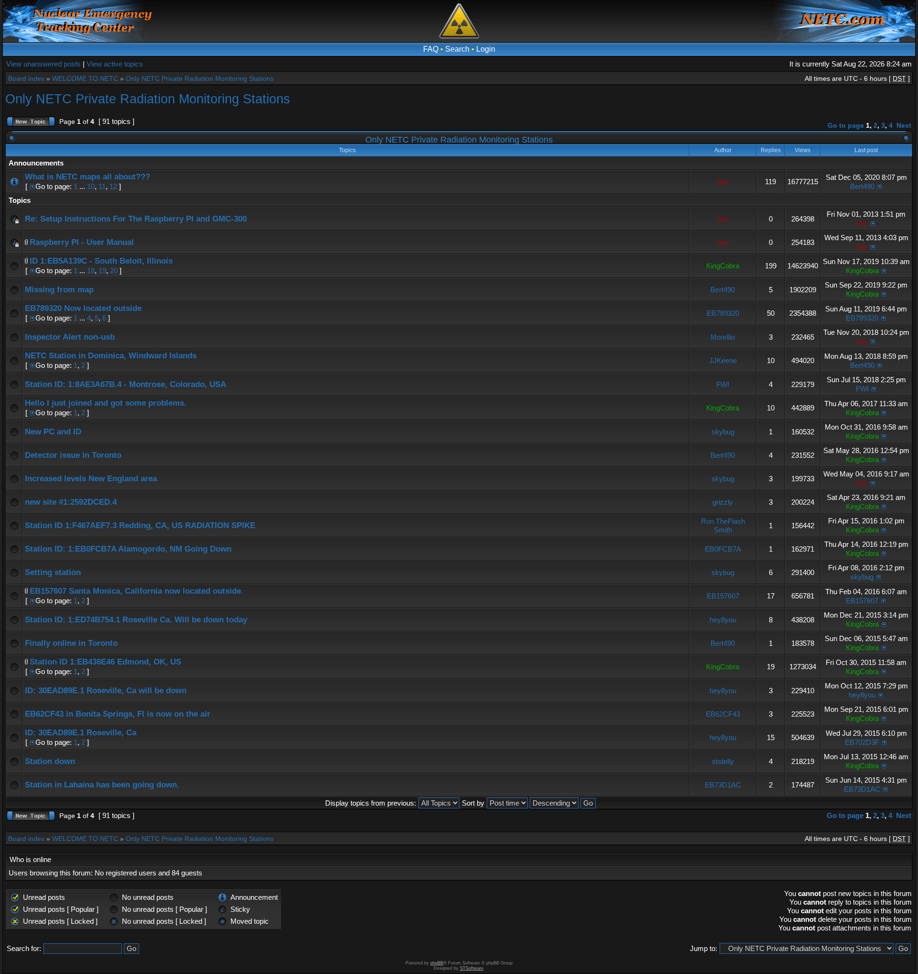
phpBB (436, 963)
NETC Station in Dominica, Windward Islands (111, 355)
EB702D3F (862, 742)
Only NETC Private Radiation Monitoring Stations (199, 78)
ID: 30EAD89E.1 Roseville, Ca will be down (105, 690)
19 (102, 270)
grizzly (722, 502)
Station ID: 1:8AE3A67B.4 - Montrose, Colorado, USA (125, 384)
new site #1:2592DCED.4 (71, 502)
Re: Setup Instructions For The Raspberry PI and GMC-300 (136, 218)
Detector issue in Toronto (73, 455)
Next (903, 125)
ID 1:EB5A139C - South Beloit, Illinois (101, 261)
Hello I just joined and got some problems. (105, 403)
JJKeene (723, 360)
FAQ (430, 49)
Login (485, 49)
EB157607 (723, 596)
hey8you (723, 620)
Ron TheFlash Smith (723, 525)
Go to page (846, 125)
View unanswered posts (43, 64)
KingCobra (722, 266)
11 (102, 186)
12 (113, 186)
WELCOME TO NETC (85, 78)
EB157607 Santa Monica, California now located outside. (136, 591)
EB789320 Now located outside (83, 308)
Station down (50, 761)
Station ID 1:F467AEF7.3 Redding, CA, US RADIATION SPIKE (140, 525)
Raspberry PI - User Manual (82, 242)
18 (91, 270)
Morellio (722, 337)
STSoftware (471, 968)
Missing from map (59, 289)
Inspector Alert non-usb (70, 337)
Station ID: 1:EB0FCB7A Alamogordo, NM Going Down (128, 548)
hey (723, 181)
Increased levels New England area (91, 478)
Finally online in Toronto (71, 643)
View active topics (115, 64)
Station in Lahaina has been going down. (102, 784)
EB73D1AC (723, 785)
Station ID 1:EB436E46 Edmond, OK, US (105, 661)
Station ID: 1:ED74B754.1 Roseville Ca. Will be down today (136, 619)
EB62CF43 (723, 714)
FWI (722, 384)
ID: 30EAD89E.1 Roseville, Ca (80, 732)
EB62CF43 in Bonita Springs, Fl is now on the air (117, 714)
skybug (722, 432)
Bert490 (862, 186)
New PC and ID (53, 431)
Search (457, 49)
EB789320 (723, 313)
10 (91, 186)
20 (114, 270)
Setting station (53, 572)
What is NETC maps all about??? (87, 176)
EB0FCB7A (723, 549)
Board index (26, 78)
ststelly (723, 761)
